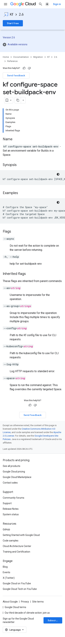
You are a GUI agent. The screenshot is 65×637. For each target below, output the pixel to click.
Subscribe (54, 620)
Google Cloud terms (15, 607)
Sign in (57, 4)
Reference (12, 61)
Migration (38, 57)
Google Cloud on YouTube (17, 583)
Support (7, 503)
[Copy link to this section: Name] (15, 139)
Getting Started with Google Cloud (21, 535)
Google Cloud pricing (14, 471)
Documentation (21, 57)
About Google (10, 601)
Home (6, 57)
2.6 (21, 14)
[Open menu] (5, 4)
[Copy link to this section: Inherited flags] (29, 274)
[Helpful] (24, 68)
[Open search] (40, 4)
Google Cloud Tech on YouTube (20, 589)
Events (6, 572)
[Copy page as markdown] (18, 100)
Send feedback (16, 75)
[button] (32, 44)
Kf (11, 14)
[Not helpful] (29, 68)
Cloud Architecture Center (17, 546)
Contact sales (10, 482)
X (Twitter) (9, 577)
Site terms (38, 601)
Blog (5, 566)
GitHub (6, 529)
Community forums (13, 497)
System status (11, 514)
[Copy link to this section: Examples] (21, 193)
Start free (13, 23)
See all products (11, 466)
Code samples (10, 540)
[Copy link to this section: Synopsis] (20, 165)
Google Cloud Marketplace (17, 477)
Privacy (25, 601)
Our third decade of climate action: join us (27, 612)
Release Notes (11, 508)
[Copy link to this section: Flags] (14, 232)
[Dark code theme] (58, 174)
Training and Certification (16, 551)
